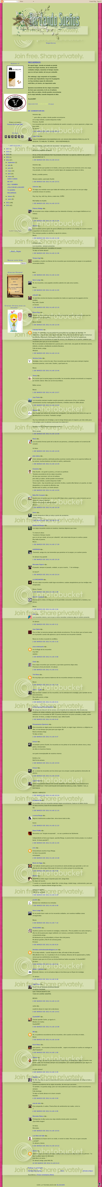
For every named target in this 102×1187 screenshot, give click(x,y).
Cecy (34, 614)
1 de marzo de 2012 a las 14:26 (46, 451)
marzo (10, 176)
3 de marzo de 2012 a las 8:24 (45, 944)
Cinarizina (36, 469)
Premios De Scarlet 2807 (15, 124)
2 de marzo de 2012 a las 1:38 (45, 592)
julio (9, 165)
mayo (10, 171)
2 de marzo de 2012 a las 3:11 (45, 624)
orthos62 (35, 295)
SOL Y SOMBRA (12, 184)
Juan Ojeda (36, 629)
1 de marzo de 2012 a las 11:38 (46, 238)
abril (9, 173)
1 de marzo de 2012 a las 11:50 (46, 275)
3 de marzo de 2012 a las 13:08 (46, 1027)
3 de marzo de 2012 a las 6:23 (45, 895)
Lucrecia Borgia (37, 815)
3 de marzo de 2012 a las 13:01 (46, 1011)
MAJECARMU (37, 928)
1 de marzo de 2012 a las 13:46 (46, 370)
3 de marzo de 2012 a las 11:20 (46, 1001)
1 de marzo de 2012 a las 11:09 (46, 221)
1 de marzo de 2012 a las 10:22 (46, 131)
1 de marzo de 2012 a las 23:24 (46, 574)
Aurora (35, 1151)
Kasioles (35, 1077)
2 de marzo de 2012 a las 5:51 (45, 669)
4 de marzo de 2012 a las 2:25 (45, 1072)
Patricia (35, 1057)
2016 (8, 151)
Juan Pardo (36, 397)
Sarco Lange (37, 280)
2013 (8, 157)
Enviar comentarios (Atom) (45, 1175)
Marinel (35, 226)
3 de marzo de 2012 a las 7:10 (45, 923)
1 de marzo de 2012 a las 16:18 (46, 507)
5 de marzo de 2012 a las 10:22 (46, 1146)
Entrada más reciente (35, 1171)
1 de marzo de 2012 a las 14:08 (46, 434)
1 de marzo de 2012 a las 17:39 (46, 544)
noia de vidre (37, 1103)
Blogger (61, 1185)
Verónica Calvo (37, 358)
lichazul (35, 741)
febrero (10, 196)
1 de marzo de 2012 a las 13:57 (46, 392)
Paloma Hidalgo (38, 208)
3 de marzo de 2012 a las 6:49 (45, 905)
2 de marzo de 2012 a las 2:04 (45, 609)
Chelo (35, 661)
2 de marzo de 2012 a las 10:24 (46, 795)
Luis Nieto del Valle (39, 1136)
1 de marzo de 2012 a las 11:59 (46, 290)
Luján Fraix (36, 136)
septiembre (11, 162)
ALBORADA (36, 549)
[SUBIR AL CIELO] (99, 1184)
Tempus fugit (37, 258)
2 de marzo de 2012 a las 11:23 (46, 825)
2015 (8, 154)
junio (9, 168)
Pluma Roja (36, 312)
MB (34, 1032)
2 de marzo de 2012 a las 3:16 (45, 641)
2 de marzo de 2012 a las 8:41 (45, 702)
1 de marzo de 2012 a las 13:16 (46, 353)
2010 (8, 205)
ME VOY (10, 181)
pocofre (35, 900)
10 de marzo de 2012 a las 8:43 (46, 1163)
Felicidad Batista (38, 329)
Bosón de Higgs (38, 863)
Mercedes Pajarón (39, 564)
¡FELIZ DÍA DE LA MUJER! (15, 187)
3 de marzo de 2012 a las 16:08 (46, 1039)
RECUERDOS (11, 193)
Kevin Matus (36, 1044)
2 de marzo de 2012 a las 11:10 (46, 810)
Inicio (62, 1171)
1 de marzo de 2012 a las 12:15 (46, 307)
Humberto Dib (37, 800)
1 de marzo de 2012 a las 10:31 (46, 181)
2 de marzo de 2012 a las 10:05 (46, 776)
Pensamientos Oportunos (41, 724)
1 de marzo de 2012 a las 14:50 (46, 490)
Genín (34, 512)
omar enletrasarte (38, 646)
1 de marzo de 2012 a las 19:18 (46, 559)
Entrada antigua (88, 1171)
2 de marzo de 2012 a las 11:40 (46, 843)
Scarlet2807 (36, 1016)
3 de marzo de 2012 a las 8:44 (45, 964)
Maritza (35, 876)
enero (10, 199)
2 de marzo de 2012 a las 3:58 (45, 657)
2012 (8, 160)
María (34, 439)
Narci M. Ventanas (38, 597)
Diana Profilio (37, 830)
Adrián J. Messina (38, 969)
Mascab (35, 410)
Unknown (35, 186)
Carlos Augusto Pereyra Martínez (43, 707)
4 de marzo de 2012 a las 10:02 (46, 1131)
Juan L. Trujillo (37, 689)
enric (34, 848)
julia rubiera (36, 456)
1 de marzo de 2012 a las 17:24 (46, 520)
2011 (7, 202)
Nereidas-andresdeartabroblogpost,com (45, 949)
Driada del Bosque (38, 525)
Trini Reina (36, 674)
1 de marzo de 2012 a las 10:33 (46, 203)
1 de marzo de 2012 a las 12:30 (46, 325)
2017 (8, 149)
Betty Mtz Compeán (39, 495)
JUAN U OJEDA (12, 179)
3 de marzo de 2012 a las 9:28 (45, 979)
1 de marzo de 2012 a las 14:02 (46, 405)
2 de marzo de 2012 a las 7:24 (45, 685)
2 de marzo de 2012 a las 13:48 (46, 858)
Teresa (35, 375)
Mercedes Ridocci (38, 1116)
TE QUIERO (11, 190)
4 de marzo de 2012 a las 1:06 (45, 1052)
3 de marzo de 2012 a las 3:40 (45, 871)
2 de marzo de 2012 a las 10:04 (46, 763)
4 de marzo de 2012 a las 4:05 (45, 1111)
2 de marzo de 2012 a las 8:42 (45, 719)
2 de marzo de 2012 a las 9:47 (45, 737)
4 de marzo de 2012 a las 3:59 (45, 1098)
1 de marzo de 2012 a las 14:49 (46, 464)
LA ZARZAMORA (38, 579)
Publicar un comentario (35, 1168)
